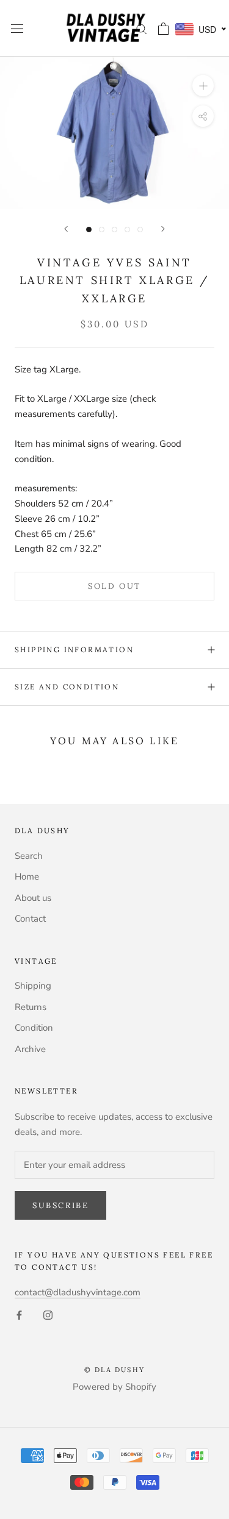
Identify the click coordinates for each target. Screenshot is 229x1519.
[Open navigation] (17, 28)
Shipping (33, 986)
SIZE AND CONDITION (67, 686)
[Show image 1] (89, 229)
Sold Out (114, 586)
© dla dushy (114, 1369)
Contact (30, 918)
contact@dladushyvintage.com (77, 1292)
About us (33, 898)
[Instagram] (48, 1314)
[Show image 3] (114, 229)
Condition (34, 1028)
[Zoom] (203, 85)
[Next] (163, 229)
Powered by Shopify (114, 1387)
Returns (30, 1007)
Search (29, 856)
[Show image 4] (127, 229)
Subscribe (60, 1205)
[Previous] (66, 229)
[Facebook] (19, 1314)
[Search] (141, 28)
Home (27, 876)
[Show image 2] (101, 229)
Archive (30, 1049)
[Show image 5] (140, 229)
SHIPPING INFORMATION (74, 649)
